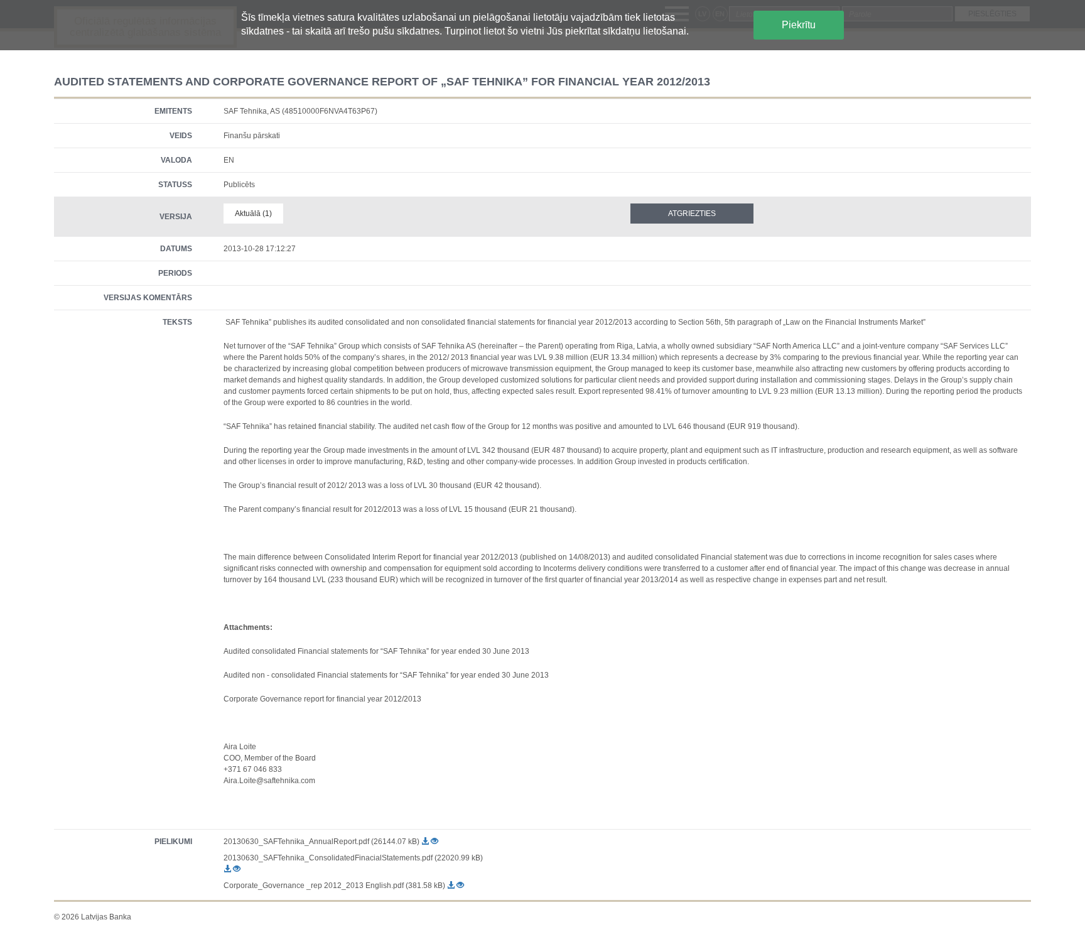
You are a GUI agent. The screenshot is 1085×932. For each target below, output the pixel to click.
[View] (434, 841)
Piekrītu (799, 24)
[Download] (426, 841)
